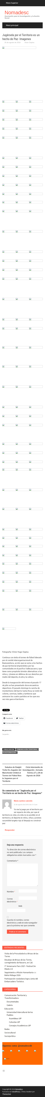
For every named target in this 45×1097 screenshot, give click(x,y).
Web (20, 906)
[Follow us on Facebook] (6, 1053)
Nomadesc (17, 12)
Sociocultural (10, 1033)
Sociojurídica (9, 1036)
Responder (10, 830)
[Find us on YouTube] (22, 1053)
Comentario (12, 861)
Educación (8, 1009)
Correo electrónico (12, 900)
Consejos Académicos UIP (20, 1026)
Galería (10, 1005)
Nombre (11, 892)
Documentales (13, 1002)
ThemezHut (6, 1094)
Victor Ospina (29, 42)
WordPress (16, 1092)
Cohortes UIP (14, 1022)
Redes (7, 1029)
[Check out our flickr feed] (38, 1053)
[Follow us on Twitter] (14, 1053)
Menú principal (12, 25)
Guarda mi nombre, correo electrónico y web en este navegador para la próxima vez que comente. (22, 923)
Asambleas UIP (15, 1018)
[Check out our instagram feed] (30, 1053)
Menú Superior (12, 3)
